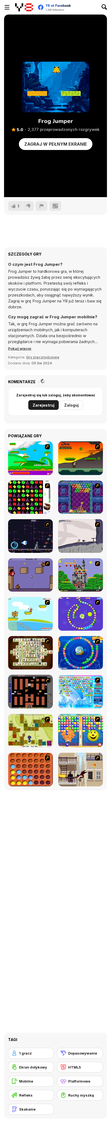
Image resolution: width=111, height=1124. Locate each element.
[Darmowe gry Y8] (24, 7)
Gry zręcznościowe (42, 357)
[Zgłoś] (41, 206)
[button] (19, 348)
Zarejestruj (43, 405)
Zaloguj (71, 405)
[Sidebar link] (7, 7)
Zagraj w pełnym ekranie (55, 144)
